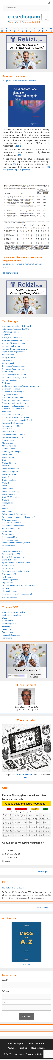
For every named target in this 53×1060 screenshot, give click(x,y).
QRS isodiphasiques (10, 520)
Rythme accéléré (9, 537)
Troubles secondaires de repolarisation (19, 585)
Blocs (4, 618)
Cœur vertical (8, 363)
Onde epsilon (8, 457)
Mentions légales (16, 1043)
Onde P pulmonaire (10, 468)
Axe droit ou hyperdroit (12, 346)
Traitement (7, 638)
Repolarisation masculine (13, 525)
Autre (7, 861)
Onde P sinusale (9, 474)
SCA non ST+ (11, 857)
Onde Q (5, 477)
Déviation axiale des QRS (13, 391)
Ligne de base (8, 440)
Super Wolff (7, 568)
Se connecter (9, 263)
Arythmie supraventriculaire (14, 612)
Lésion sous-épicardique (12, 437)
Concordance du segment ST (14, 377)
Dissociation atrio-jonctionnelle (15, 400)
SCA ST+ (9, 850)
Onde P (5, 466)
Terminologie (12, 272)
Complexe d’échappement (13, 366)
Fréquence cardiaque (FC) (13, 414)
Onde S (5, 485)
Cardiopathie (7, 620)
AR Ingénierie (43, 1054)
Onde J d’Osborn (9, 463)
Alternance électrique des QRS (15, 329)
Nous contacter (38, 1048)
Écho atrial (6, 411)
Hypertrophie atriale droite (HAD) (16, 417)
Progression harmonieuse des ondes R (18, 517)
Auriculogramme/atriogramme (15, 340)
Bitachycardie (8, 354)
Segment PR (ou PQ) (11, 554)
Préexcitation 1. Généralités (14, 514)
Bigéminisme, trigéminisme (13, 352)
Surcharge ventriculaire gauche (15, 571)
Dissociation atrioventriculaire (15, 403)
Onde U (5, 500)
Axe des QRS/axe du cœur (13, 343)
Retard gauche (8, 534)
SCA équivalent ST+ (14, 854)
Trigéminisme (7, 582)
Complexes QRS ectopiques (14, 374)
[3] (14, 164)
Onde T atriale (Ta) (10, 491)
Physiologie (7, 626)
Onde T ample (8, 488)
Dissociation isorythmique (13, 409)
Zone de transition (10, 597)
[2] (20, 145)
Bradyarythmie (8, 357)
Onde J (5, 460)
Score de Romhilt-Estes (12, 551)
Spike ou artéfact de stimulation (16, 562)
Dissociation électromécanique (15, 406)
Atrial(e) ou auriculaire (12, 337)
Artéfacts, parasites (10, 332)
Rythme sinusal (8, 545)
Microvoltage (7, 443)
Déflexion (6, 383)
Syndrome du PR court (11, 574)
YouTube (12, 1048)
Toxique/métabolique (11, 635)
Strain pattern (8, 565)
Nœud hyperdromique (11, 451)
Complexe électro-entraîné (13, 369)
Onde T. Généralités (11, 497)
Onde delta (7, 454)
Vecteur (5, 588)
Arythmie (6, 334)
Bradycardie (7, 360)
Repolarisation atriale (11, 523)
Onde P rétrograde (10, 471)
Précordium (7, 511)
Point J (5, 508)
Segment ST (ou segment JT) (14, 557)
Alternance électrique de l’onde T (16, 326)
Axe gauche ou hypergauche (14, 349)
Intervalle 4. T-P (9, 431)
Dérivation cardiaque (11, 389)
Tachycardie (7, 577)
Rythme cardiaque (10, 540)
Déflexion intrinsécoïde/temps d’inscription (20, 386)
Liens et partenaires (36, 1043)
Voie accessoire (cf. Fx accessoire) (17, 594)
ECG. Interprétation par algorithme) (26, 168)
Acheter (26, 964)
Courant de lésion (10, 380)
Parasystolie (7, 503)
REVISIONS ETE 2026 (13, 887)
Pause (4, 505)
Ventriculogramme (10, 591)
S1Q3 (4, 548)
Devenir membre (25, 263)
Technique (6, 629)
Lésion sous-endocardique (13, 434)
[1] (17, 145)
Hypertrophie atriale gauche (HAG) (17, 420)
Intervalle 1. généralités (12, 423)
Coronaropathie (9, 623)
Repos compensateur (11, 528)
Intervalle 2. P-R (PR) (11, 426)
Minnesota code (9, 446)
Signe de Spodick (9, 560)
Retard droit (7, 531)
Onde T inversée (9, 494)
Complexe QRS (8, 371)
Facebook (23, 1048)
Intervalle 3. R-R (9, 428)
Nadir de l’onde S (9, 448)
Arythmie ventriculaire (11, 615)
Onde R (5, 483)
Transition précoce (10, 580)
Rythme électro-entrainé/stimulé (16, 542)
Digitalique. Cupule (10, 394)
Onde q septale (9, 480)
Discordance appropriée (12, 397)
